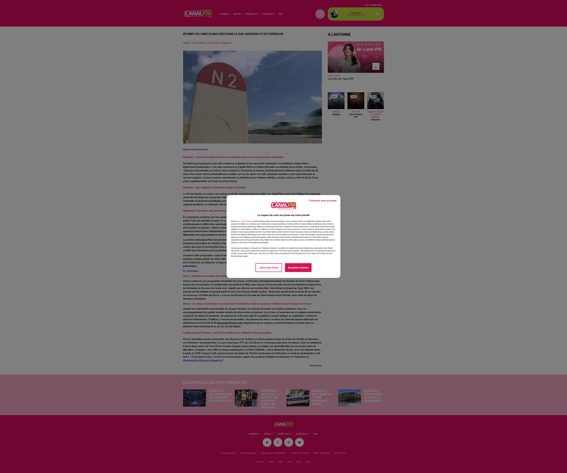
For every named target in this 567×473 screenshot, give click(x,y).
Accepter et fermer (298, 267)
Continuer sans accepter (323, 200)
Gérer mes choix (269, 267)
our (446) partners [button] (245, 221)
